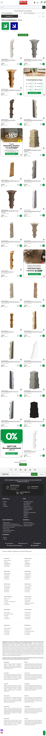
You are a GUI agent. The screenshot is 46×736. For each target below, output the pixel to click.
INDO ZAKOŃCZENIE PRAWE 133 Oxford (32, 181)
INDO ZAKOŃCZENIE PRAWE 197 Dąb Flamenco (10, 241)
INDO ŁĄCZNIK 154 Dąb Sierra (7, 272)
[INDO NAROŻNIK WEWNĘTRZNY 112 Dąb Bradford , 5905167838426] (34, 230)
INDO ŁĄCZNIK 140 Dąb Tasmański (8, 120)
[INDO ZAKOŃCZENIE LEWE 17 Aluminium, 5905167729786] (11, 379)
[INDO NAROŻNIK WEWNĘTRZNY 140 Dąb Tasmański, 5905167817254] (11, 199)
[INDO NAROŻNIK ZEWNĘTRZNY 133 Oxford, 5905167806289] (34, 379)
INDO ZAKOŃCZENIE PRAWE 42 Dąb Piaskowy (10, 361)
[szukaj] (43, 7)
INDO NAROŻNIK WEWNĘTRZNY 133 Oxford (33, 60)
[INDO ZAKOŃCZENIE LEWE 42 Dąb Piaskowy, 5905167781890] (34, 108)
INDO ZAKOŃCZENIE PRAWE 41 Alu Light (32, 211)
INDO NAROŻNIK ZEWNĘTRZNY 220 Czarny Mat (34, 421)
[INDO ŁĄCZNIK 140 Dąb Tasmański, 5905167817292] (11, 108)
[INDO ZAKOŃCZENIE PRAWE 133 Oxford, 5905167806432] (34, 169)
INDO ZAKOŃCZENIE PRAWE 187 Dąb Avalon (10, 302)
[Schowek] (41, 2)
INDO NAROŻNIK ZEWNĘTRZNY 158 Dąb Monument (32, 151)
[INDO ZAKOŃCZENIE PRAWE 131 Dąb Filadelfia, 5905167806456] (11, 409)
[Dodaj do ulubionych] (18, 64)
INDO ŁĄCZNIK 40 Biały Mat (30, 451)
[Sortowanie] (43, 16)
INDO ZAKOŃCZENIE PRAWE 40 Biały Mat (33, 361)
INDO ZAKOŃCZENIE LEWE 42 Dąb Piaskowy (33, 120)
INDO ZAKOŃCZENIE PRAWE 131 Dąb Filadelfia (10, 421)
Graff (30, 551)
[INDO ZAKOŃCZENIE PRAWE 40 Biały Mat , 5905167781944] (34, 350)
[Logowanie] (37, 2)
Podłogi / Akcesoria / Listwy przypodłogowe (23, 10)
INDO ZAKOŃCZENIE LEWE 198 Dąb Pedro (32, 302)
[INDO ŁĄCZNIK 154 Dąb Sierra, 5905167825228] (11, 260)
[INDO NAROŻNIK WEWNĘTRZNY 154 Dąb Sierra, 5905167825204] (11, 78)
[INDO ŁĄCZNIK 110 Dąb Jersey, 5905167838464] (11, 320)
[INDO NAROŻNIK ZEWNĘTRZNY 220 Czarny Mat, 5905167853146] (34, 409)
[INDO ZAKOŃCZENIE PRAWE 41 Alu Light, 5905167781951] (34, 199)
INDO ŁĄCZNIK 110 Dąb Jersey (7, 332)
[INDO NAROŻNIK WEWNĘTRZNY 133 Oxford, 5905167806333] (34, 48)
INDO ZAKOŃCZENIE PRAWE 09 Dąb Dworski (33, 332)
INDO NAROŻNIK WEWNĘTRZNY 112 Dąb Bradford (34, 241)
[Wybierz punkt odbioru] (34, 2)
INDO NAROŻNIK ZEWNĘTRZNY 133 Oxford (33, 391)
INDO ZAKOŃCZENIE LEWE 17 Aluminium (9, 391)
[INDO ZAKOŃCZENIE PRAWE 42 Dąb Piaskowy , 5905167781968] (11, 350)
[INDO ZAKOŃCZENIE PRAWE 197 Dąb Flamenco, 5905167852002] (11, 230)
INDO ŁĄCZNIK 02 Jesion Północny (8, 60)
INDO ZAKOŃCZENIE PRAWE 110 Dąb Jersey (10, 181)
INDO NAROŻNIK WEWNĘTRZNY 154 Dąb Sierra (11, 90)
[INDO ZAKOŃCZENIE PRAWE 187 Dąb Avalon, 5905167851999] (11, 290)
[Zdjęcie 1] (4, 119)
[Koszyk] (44, 2)
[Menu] (2, 2)
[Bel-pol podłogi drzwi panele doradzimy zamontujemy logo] (23, 3)
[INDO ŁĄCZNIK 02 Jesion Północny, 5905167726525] (11, 48)
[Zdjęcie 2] (11, 119)
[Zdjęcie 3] (18, 119)
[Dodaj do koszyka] (21, 64)
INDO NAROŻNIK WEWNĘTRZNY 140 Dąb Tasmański (9, 211)
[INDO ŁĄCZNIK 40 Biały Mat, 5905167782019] (34, 439)
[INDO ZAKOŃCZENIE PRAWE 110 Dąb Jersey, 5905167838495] (11, 169)
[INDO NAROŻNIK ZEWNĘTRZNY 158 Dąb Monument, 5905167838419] (34, 138)
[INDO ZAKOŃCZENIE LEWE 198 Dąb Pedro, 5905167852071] (34, 290)
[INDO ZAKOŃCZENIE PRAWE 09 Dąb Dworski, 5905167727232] (34, 320)
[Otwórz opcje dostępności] (2, 730)
